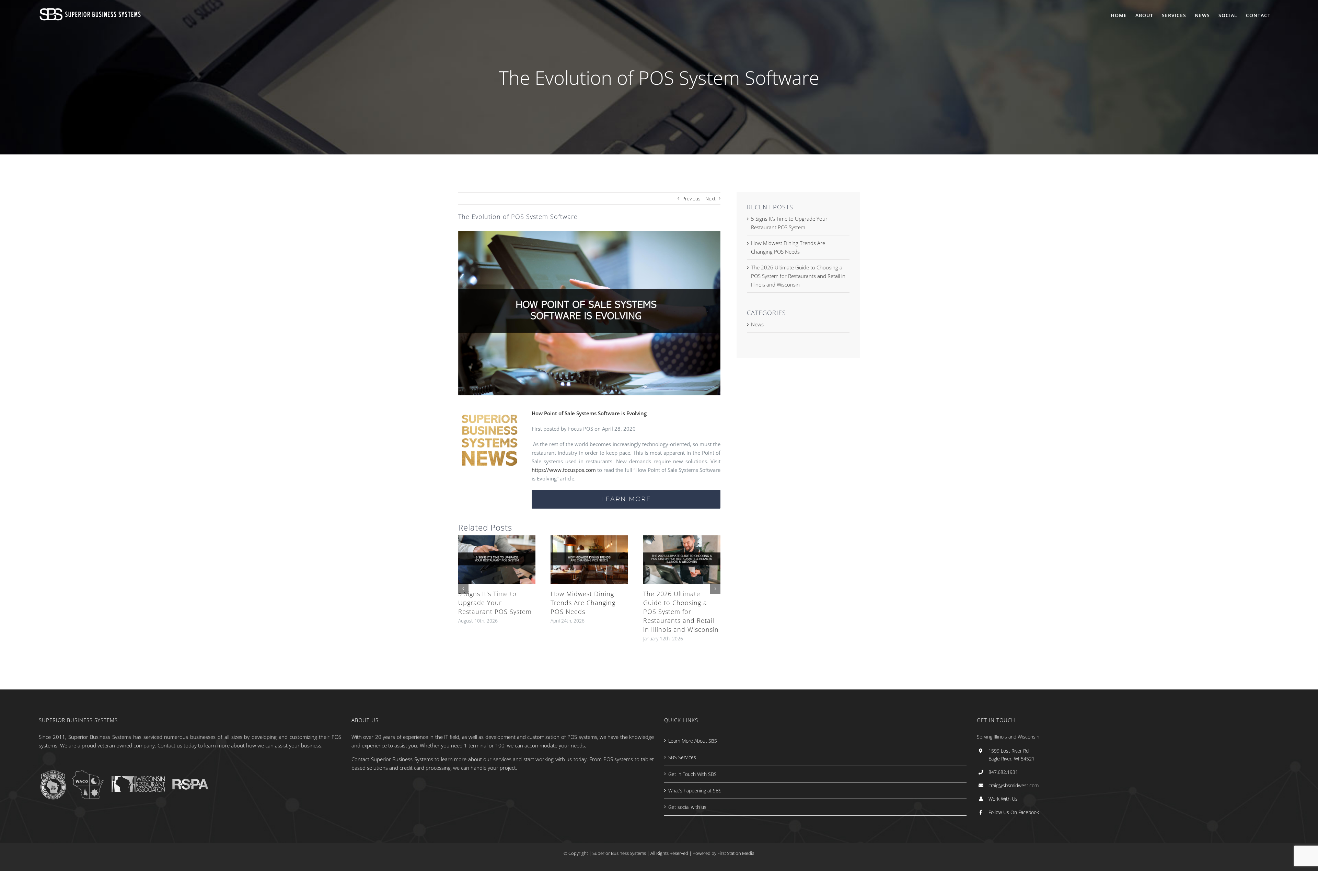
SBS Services (682, 757)
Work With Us (1003, 798)
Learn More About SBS (692, 741)
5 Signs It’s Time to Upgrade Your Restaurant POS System (495, 603)
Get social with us (687, 807)
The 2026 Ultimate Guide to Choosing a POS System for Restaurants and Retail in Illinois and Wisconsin (681, 612)
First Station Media (735, 853)
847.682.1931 (1003, 772)
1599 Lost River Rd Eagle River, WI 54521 (1011, 754)
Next (710, 198)
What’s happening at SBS (694, 790)
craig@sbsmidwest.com (1013, 785)
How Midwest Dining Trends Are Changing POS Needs (583, 603)
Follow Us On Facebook (1013, 812)
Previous (691, 198)
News (757, 324)
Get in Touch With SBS (692, 774)
